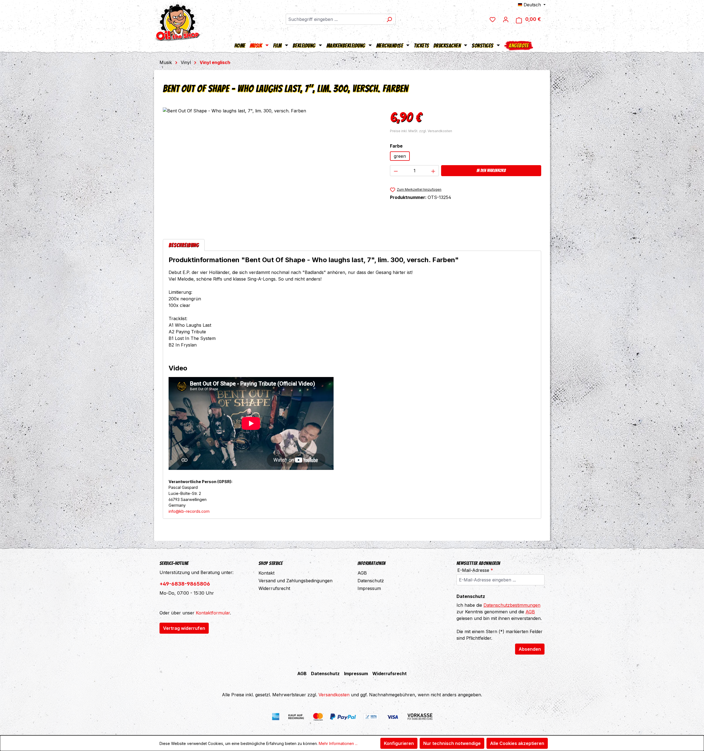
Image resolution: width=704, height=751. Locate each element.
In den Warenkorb (491, 170)
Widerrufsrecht (274, 588)
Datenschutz (371, 580)
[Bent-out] (271, 166)
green (400, 156)
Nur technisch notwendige (452, 743)
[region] (270, 166)
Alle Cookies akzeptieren (517, 743)
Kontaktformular (213, 613)
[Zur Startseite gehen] (177, 20)
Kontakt (266, 573)
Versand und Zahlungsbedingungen (295, 580)
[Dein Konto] (505, 19)
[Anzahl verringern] (396, 170)
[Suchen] (389, 19)
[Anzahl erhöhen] (433, 170)
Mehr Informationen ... (338, 743)
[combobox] (334, 19)
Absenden (530, 649)
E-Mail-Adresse (475, 570)
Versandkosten (334, 694)
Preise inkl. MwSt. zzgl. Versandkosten (421, 131)
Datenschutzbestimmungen (511, 605)
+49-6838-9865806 (185, 584)
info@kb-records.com (189, 511)
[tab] (184, 245)
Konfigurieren (399, 743)
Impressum (369, 588)
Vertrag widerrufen (184, 628)
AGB (362, 573)
